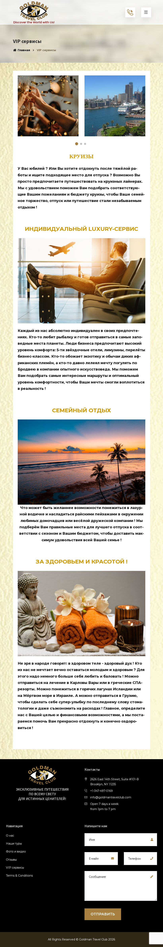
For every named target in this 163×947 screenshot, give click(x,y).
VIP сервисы (15, 867)
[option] (115, 108)
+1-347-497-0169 (101, 791)
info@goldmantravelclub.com (110, 797)
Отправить (103, 914)
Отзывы (11, 859)
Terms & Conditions (19, 875)
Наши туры (14, 843)
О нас (10, 835)
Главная (23, 50)
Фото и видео (16, 851)
